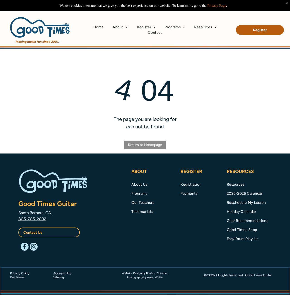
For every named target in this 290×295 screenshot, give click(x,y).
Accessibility (62, 273)
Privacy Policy (19, 273)
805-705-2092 (32, 218)
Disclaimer (17, 277)
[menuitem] (98, 27)
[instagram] (34, 247)
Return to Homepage (145, 145)
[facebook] (25, 247)
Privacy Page (216, 5)
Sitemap (59, 277)
